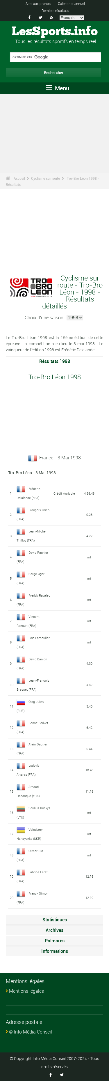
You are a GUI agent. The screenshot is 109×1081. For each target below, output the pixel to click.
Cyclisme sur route (45, 178)
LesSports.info (55, 32)
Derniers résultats (55, 10)
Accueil (19, 178)
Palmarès (55, 940)
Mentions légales (26, 991)
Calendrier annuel (71, 3)
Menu (61, 88)
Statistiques (54, 919)
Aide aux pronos (38, 3)
